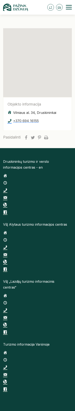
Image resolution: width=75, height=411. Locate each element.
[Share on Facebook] (26, 137)
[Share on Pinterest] (39, 137)
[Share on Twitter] (32, 137)
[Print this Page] (46, 137)
